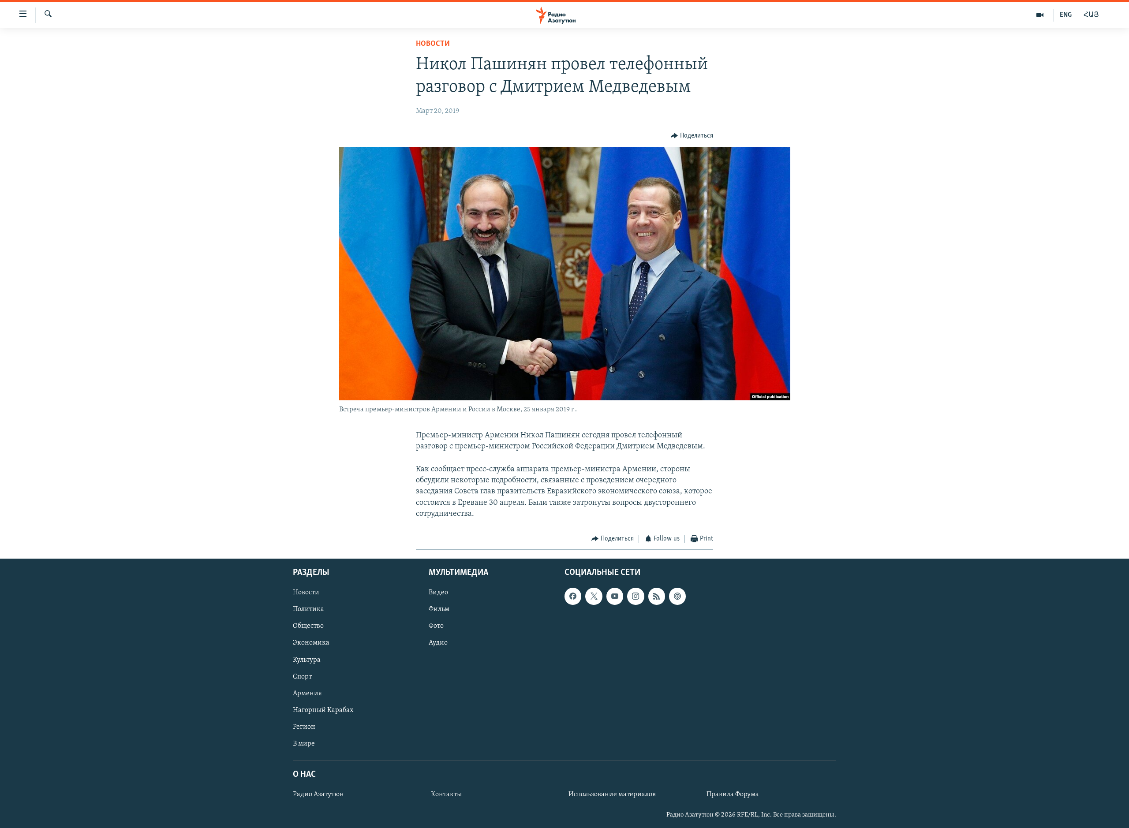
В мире (304, 743)
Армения (307, 693)
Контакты (446, 794)
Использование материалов (612, 794)
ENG (1066, 15)
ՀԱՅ (1091, 15)
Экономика (311, 643)
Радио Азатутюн (318, 794)
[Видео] (1040, 15)
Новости (433, 44)
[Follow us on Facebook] (572, 596)
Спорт (302, 676)
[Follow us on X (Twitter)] (593, 596)
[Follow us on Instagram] (635, 596)
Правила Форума (733, 794)
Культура (307, 660)
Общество (308, 626)
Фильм (439, 609)
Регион (304, 727)
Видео (438, 593)
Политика (308, 609)
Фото (436, 626)
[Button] (692, 136)
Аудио (438, 643)
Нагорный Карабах (323, 710)
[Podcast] (677, 596)
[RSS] (656, 596)
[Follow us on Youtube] (614, 596)
